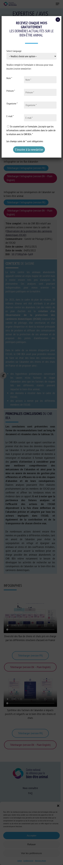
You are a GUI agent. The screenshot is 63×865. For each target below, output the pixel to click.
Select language (13, 51)
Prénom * (10, 90)
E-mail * (10, 116)
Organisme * (12, 103)
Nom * (9, 78)
